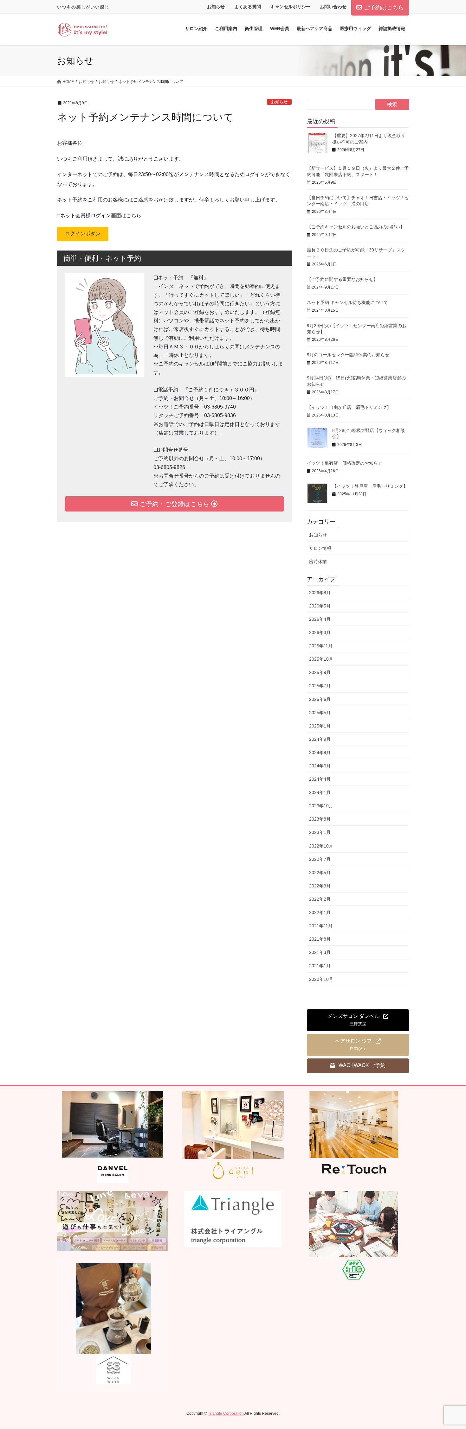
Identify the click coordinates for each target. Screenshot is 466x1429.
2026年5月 (320, 605)
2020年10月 (321, 979)
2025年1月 (320, 725)
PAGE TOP (449, 1380)
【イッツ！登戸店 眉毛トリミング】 (370, 486)
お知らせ (216, 6)
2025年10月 (321, 659)
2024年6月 (320, 765)
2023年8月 (320, 819)
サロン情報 (320, 548)
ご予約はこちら (384, 7)
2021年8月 (320, 939)
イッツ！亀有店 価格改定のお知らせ (344, 463)
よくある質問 (247, 6)
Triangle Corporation (226, 1413)
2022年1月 (320, 912)
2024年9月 (320, 739)
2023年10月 (321, 805)
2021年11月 (321, 925)
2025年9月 (320, 672)
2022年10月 (321, 845)
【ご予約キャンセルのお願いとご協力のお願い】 (356, 226)
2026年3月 (320, 632)
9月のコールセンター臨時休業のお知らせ (348, 354)
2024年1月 (320, 792)
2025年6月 (320, 699)
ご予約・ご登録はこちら (174, 503)
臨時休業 (318, 561)
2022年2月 (320, 899)
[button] (82, 234)
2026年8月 (320, 592)
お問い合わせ (333, 6)
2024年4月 (320, 779)
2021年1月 (320, 965)
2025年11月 (321, 645)
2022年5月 (320, 872)
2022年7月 (320, 859)
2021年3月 (320, 952)
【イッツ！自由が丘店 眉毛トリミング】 (349, 407)
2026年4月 (320, 619)
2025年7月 (320, 685)
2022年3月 (320, 885)
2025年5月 (320, 712)
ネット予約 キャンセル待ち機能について (347, 302)
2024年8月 (320, 752)
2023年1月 (320, 832)
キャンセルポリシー (290, 6)
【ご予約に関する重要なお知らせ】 (342, 279)
